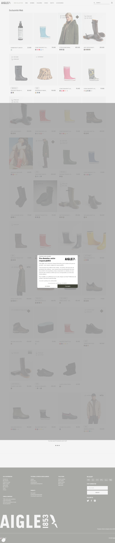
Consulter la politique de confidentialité (48, 280)
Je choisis (47, 286)
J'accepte (67, 286)
